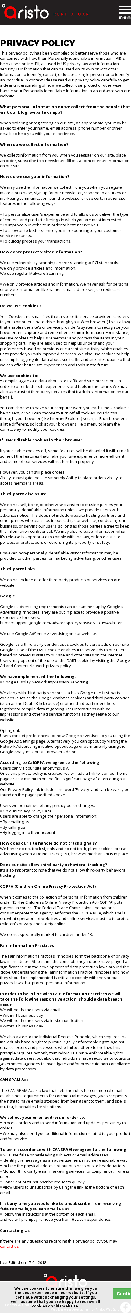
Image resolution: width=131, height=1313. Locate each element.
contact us (9, 1246)
